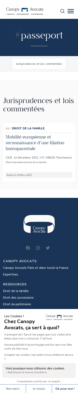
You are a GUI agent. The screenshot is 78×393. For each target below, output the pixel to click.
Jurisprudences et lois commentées (39, 64)
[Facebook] (27, 247)
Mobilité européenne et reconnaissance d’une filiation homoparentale (35, 142)
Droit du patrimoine (17, 304)
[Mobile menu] (71, 11)
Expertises (10, 274)
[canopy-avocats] (24, 11)
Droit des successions (18, 298)
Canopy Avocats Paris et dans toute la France (35, 268)
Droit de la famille (16, 291)
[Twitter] (47, 247)
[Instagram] (37, 247)
